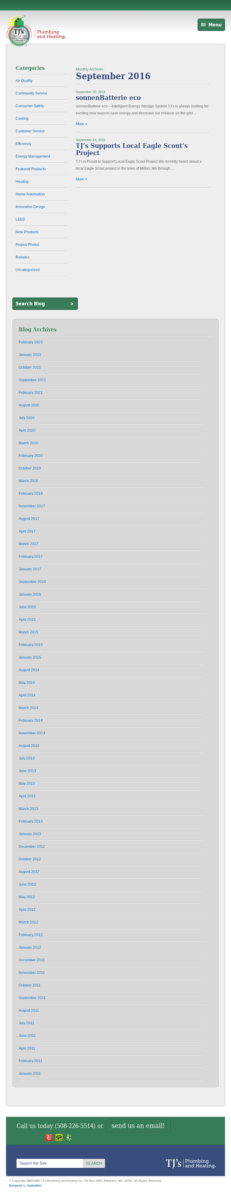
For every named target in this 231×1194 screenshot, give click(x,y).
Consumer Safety (30, 106)
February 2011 (30, 1061)
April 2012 (27, 910)
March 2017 (28, 544)
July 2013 (27, 758)
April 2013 (27, 796)
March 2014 (28, 708)
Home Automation (30, 194)
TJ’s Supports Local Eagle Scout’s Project (132, 149)
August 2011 (29, 1010)
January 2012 (30, 947)
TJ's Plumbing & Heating (36, 37)
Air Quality (24, 81)
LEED (20, 219)
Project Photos (27, 245)
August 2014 (29, 670)
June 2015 (27, 607)
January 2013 (30, 834)
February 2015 (31, 645)
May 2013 (27, 783)
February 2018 (31, 493)
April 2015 (27, 620)
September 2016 (32, 582)
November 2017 (32, 506)
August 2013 (29, 746)
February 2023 (31, 342)
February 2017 (31, 557)
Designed (15, 1185)
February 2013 (31, 821)
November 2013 (32, 733)
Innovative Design (30, 207)
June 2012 (27, 884)
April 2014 (27, 695)
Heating (22, 182)
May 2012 (27, 897)
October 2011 (30, 985)
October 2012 (30, 859)
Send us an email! (138, 1125)
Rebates (22, 257)
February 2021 (31, 393)
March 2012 (28, 922)
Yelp (48, 1137)
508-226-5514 (75, 1125)
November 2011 (32, 973)
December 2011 (32, 960)
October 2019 (30, 468)
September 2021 (32, 380)
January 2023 (30, 355)
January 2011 (30, 1074)
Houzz (69, 1137)
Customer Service (30, 131)
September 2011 (32, 998)
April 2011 (27, 1048)
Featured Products (31, 169)
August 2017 (29, 519)
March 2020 (28, 443)
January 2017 (30, 569)
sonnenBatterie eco (108, 97)
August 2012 (29, 872)
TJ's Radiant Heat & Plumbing (191, 1164)
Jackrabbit (34, 1185)
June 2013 (27, 771)
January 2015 (30, 657)
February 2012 (31, 935)
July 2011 (26, 1023)
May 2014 (27, 683)
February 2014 (31, 720)
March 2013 (28, 809)
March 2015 (28, 632)
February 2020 (31, 456)
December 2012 (32, 847)
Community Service (32, 93)
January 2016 (30, 594)
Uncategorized (28, 270)
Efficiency (23, 144)
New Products (27, 232)
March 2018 (28, 481)
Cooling (22, 118)
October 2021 (30, 367)
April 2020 (27, 430)
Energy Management (33, 156)
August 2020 (29, 405)
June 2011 (27, 1036)
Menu (215, 25)
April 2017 (27, 531)
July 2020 (27, 418)
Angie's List (59, 1137)
